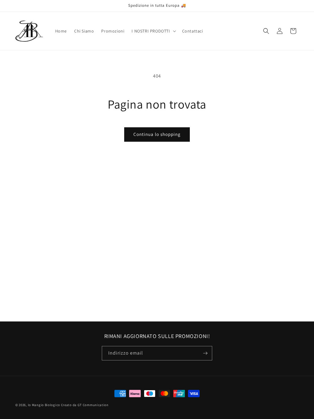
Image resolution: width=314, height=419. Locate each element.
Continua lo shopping (157, 134)
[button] (153, 31)
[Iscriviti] (205, 353)
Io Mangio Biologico (44, 405)
